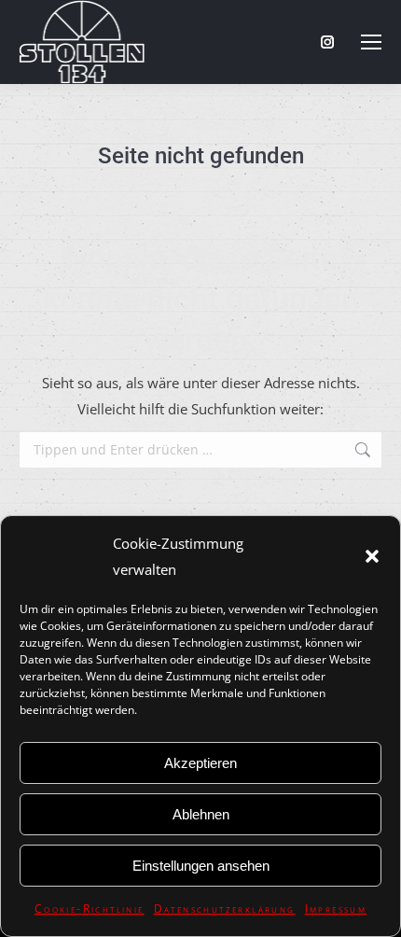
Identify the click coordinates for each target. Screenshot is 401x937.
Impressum (336, 908)
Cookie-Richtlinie (90, 908)
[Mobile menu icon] (371, 42)
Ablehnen (201, 814)
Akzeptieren (200, 763)
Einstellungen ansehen (201, 866)
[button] (372, 556)
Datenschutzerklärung (225, 908)
